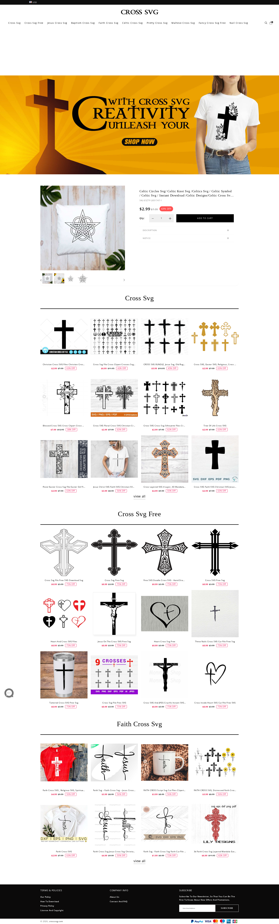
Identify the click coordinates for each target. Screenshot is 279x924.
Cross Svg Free (34, 22)
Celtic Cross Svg (132, 22)
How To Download (49, 901)
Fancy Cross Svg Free (212, 22)
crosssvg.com (56, 921)
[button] (41, 280)
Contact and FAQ (118, 901)
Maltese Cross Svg (183, 22)
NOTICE (146, 238)
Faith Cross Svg (108, 22)
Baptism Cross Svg (83, 22)
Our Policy (45, 897)
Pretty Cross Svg (157, 22)
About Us (114, 897)
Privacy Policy (47, 905)
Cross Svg (14, 22)
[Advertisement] (139, 51)
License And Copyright (52, 910)
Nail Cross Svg (239, 22)
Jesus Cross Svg (57, 22)
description (150, 230)
